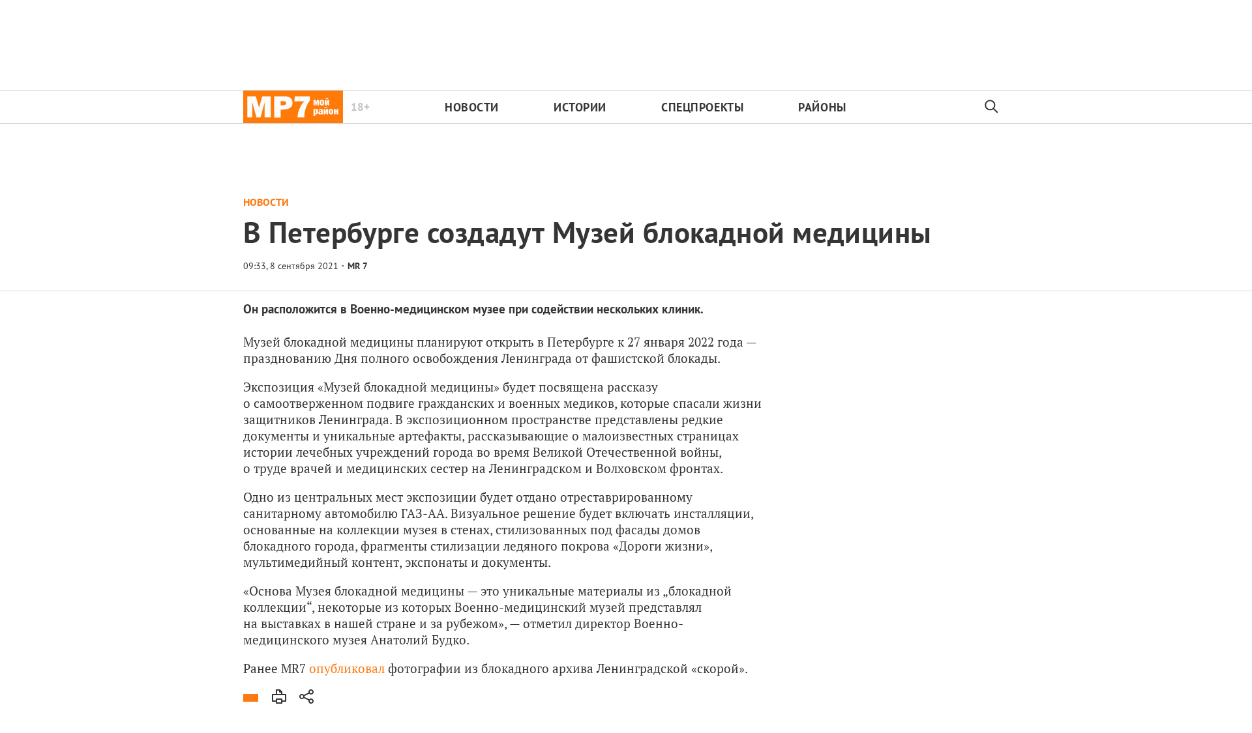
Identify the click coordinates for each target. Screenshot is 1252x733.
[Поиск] (991, 107)
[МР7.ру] (293, 107)
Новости (472, 107)
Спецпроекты (702, 107)
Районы (822, 107)
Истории (580, 107)
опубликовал (347, 668)
